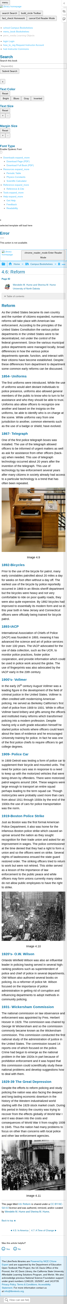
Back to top (7, 1220)
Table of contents (15, 296)
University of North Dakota (26, 288)
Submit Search (9, 71)
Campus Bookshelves (41, 264)
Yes (8, 1249)
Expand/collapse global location (63, 263)
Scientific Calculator (17, 181)
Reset (5, 93)
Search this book (8, 60)
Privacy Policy (9, 1284)
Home (16, 264)
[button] (12, 204)
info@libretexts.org (14, 1291)
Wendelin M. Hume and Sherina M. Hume (34, 285)
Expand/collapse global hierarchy (5, 264)
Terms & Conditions (27, 1284)
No (19, 1249)
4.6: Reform (24, 1204)
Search (6, 1300)
